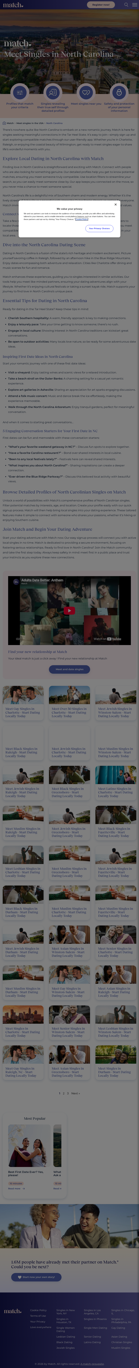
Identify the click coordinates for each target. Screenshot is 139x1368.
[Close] (115, 204)
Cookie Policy (82, 219)
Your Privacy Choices (99, 228)
